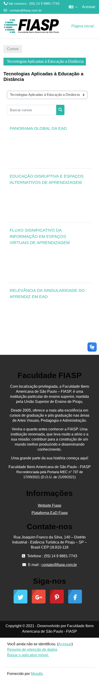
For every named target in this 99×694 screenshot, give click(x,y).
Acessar (88, 7)
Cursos (13, 49)
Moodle (37, 674)
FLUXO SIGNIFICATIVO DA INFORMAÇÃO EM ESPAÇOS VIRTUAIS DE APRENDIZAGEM (40, 236)
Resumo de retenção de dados (32, 649)
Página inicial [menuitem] (82, 26)
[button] (73, 7)
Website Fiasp (49, 505)
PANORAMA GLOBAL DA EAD (38, 128)
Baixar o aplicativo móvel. (28, 655)
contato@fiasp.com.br (26, 10)
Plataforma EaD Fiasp (50, 513)
